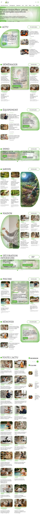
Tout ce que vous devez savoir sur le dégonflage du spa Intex (34, 308)
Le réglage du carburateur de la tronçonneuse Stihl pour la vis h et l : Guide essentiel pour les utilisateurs (34, 52)
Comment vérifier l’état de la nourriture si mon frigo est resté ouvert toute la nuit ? (14, 137)
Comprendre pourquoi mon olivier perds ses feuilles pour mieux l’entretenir (15, 183)
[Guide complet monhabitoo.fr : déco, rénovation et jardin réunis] (35, 218)
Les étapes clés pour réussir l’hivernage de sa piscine (34, 292)
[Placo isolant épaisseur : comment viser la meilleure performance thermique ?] (4, 345)
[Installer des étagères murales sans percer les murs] (10, 232)
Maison (7, 213)
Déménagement (4, 91)
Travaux (3, 21)
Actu (5, 27)
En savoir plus (33, 109)
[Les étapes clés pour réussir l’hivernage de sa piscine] (34, 284)
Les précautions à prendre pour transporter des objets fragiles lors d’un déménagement (5, 78)
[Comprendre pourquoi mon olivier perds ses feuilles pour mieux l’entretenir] (15, 175)
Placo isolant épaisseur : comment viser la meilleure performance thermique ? (6, 387)
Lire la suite (34, 64)
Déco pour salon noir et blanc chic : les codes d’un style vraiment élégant (6, 448)
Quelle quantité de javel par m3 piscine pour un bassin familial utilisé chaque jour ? (5, 293)
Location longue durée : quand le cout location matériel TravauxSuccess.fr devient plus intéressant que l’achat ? (14, 127)
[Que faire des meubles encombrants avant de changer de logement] (5, 87)
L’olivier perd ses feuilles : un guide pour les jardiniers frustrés (36, 373)
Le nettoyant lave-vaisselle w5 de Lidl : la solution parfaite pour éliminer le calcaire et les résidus (9, 38)
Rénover (8, 321)
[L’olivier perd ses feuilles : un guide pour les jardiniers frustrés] (30, 373)
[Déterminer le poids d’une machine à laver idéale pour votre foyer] (30, 385)
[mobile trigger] (2, 2)
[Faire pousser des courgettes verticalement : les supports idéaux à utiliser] (15, 193)
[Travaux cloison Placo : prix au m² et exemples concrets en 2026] (4, 327)
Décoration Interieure (9, 256)
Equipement (11, 112)
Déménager (10, 64)
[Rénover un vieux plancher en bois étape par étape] (35, 235)
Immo (6, 149)
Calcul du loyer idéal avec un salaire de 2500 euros (28, 151)
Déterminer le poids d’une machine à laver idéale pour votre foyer (37, 386)
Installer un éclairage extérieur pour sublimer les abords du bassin (20, 296)
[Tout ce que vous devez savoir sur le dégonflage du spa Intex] (34, 299)
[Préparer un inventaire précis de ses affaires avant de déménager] (20, 503)
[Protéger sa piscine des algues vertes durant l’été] (5, 301)
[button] (17, 161)
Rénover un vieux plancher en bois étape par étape (34, 242)
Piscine (7, 279)
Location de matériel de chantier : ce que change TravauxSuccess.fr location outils (19, 372)
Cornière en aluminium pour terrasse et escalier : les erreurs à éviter (29, 121)
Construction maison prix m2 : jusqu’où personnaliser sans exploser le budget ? (24, 226)
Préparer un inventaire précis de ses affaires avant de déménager (20, 81)
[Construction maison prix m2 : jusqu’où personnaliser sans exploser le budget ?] (24, 218)
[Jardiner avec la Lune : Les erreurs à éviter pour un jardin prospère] (30, 189)
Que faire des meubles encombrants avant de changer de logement (5, 96)
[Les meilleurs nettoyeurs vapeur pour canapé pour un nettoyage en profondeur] (24, 42)
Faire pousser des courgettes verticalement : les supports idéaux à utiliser (14, 201)
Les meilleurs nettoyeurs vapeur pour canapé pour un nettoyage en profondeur (34, 42)
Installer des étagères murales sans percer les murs (5, 496)
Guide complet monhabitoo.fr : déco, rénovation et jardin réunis (35, 226)
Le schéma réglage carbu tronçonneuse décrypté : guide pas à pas (34, 33)
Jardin (7, 169)
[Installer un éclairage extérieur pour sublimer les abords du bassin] (20, 488)
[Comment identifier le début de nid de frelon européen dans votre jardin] (4, 175)
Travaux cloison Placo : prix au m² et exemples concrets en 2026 (14, 12)
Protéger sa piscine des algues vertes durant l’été (5, 309)
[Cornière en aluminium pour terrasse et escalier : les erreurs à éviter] (20, 380)
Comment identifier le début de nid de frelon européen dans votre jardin (4, 183)
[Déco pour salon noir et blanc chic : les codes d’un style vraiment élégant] (6, 440)
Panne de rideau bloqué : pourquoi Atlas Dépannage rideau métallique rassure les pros (14, 116)
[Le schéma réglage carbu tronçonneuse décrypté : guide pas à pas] (24, 33)
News (4, 43)
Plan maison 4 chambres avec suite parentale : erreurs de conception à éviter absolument (24, 243)
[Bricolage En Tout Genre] (7, 2)
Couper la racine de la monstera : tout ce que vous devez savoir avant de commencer (4, 201)
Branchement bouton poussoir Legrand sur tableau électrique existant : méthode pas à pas (20, 418)
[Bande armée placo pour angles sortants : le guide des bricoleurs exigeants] (6, 410)
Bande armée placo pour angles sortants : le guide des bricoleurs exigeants (30, 333)
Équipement (10, 109)
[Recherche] (35, 2)
